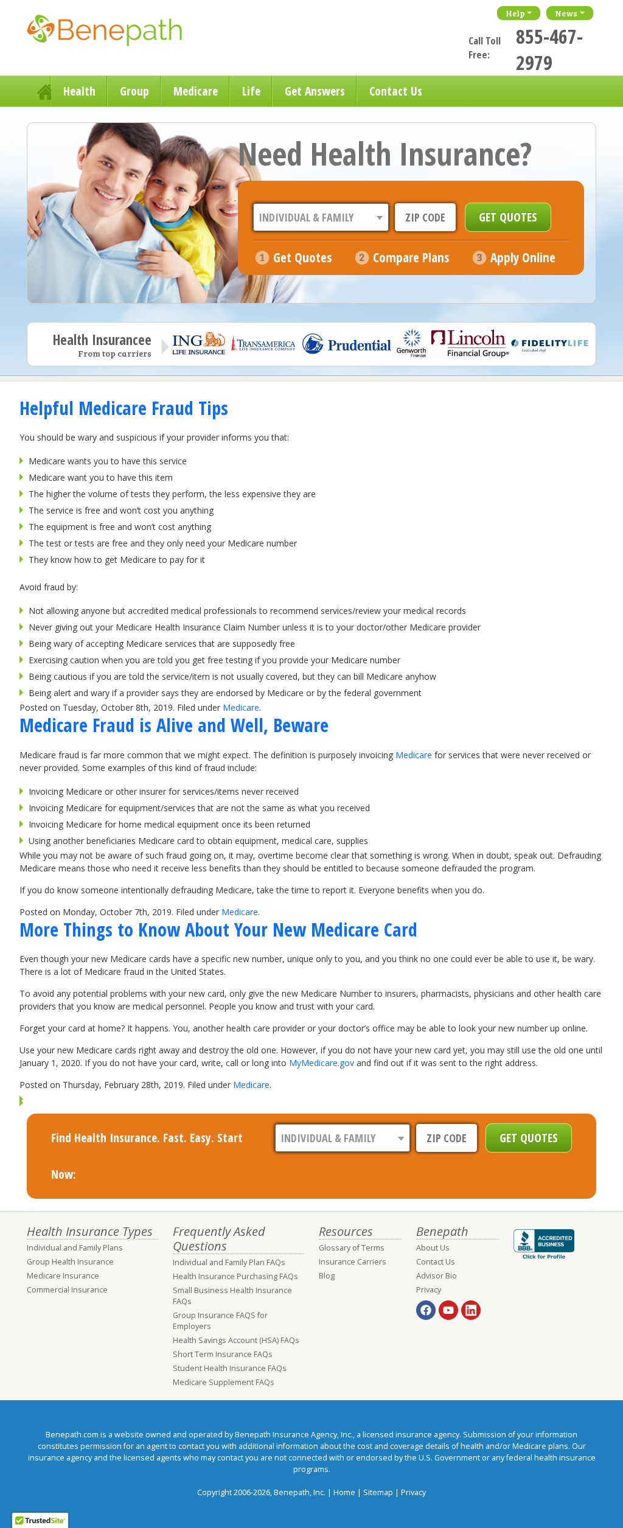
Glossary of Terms (352, 1248)
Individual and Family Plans (75, 1248)
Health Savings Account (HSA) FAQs (236, 1340)
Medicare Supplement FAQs (223, 1382)
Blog (327, 1276)
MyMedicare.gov (321, 1063)
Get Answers (315, 91)
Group (134, 91)
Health (79, 91)
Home (39, 91)
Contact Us (395, 91)
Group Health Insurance (70, 1262)
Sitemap (378, 1492)
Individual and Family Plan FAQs (229, 1262)
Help (515, 13)
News (566, 13)
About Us (433, 1248)
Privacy (428, 1290)
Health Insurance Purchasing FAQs (235, 1276)
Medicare (195, 91)
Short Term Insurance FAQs (223, 1354)
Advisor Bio (436, 1276)
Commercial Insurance (67, 1290)
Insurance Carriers (352, 1262)
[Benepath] (118, 33)
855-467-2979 (549, 49)
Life (251, 91)
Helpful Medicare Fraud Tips (123, 407)
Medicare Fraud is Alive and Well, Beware (174, 725)
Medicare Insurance (63, 1276)
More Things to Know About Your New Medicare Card (218, 929)
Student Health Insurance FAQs (230, 1368)
